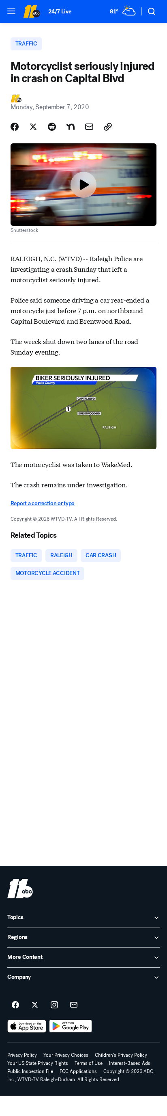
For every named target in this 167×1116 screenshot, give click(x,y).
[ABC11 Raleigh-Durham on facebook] (15, 1005)
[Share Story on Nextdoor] (70, 127)
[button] (11, 11)
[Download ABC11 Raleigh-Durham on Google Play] (70, 1026)
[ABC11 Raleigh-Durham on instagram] (54, 1005)
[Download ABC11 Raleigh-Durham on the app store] (26, 1026)
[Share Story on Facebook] (14, 127)
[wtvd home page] (20, 888)
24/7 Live (59, 11)
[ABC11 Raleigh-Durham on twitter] (35, 1005)
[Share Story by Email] (89, 127)
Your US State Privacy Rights (37, 1063)
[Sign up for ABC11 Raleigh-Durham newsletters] (74, 1005)
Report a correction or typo (43, 503)
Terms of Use (89, 1063)
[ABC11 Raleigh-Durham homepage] (31, 11)
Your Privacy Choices (65, 1055)
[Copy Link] (108, 127)
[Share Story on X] (33, 127)
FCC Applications (78, 1071)
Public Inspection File (30, 1071)
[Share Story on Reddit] (52, 127)
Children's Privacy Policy (121, 1055)
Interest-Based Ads (129, 1063)
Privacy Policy (22, 1055)
